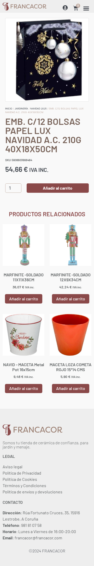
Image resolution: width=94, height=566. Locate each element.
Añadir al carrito (57, 187)
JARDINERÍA (21, 108)
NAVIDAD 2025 (38, 108)
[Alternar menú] (86, 8)
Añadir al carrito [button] (23, 298)
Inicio (8, 108)
